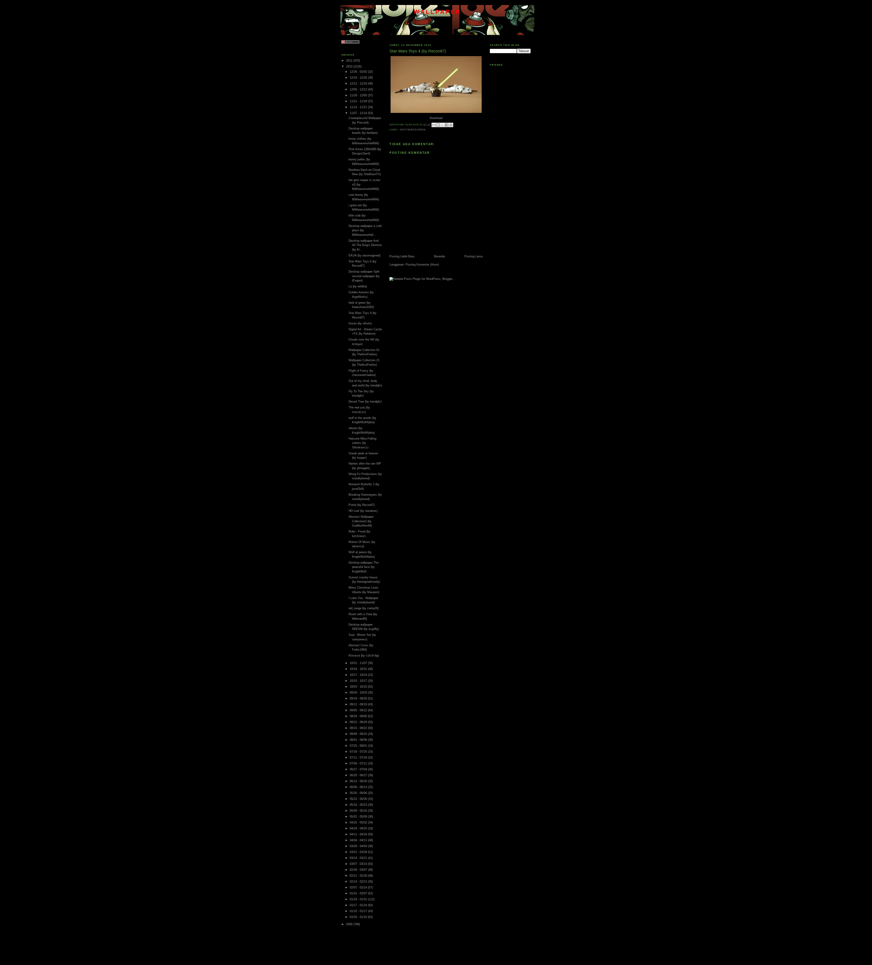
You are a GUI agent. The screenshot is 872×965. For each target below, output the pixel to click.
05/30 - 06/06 (359, 793)
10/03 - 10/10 (359, 686)
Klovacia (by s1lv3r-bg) (364, 655)
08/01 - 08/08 (359, 739)
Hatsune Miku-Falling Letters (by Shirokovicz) (362, 443)
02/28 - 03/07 (359, 869)
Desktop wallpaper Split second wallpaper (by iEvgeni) (364, 276)
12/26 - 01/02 (359, 71)
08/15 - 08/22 (359, 728)
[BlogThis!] (438, 125)
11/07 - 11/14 (359, 113)
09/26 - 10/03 (359, 692)
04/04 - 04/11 (359, 840)
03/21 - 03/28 (359, 852)
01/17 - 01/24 (359, 905)
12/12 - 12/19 (359, 83)
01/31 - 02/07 (359, 893)
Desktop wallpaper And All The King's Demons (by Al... (365, 245)
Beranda (439, 256)
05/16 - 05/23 (359, 804)
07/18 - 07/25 (359, 751)
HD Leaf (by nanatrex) (363, 510)
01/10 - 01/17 (359, 911)
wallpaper (437, 11)
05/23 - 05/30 (359, 799)
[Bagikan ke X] (442, 125)
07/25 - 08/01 (359, 745)
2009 (349, 924)
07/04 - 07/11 (359, 763)
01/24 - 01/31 (359, 899)
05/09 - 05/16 (359, 810)
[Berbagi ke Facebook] (446, 125)
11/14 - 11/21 (359, 107)
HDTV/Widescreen (413, 129)
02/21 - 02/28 (359, 875)
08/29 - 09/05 (359, 716)
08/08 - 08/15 (359, 734)
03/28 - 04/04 (359, 846)
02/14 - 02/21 (359, 881)
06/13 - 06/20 (359, 781)
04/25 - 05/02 (359, 822)
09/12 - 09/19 (359, 704)
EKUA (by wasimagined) (364, 255)
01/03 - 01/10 (359, 917)
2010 (349, 66)
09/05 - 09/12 (359, 710)
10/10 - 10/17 (359, 680)
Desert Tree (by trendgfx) (365, 401)
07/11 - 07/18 (359, 757)
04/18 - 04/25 (359, 828)
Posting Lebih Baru (401, 256)
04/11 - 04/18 (359, 834)
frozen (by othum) (360, 323)
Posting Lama (473, 256)
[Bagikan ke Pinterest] (451, 125)
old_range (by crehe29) (364, 608)
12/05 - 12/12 (359, 89)
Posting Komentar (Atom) (422, 264)
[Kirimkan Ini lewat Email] (433, 125)
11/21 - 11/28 (359, 101)
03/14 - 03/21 (359, 858)
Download (436, 118)
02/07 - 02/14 (359, 887)
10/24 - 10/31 (359, 669)
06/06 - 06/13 (359, 787)
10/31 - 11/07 (359, 663)
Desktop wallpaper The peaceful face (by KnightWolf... (364, 567)
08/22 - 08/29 (359, 722)
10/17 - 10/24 (359, 674)
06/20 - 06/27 (359, 775)
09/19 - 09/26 (359, 698)
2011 (349, 60)
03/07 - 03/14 (359, 864)
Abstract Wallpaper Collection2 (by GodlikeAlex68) (361, 521)
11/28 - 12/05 (359, 95)
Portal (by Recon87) (362, 505)
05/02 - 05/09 (359, 816)
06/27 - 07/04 (359, 769)
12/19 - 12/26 (359, 77)
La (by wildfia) (358, 286)
